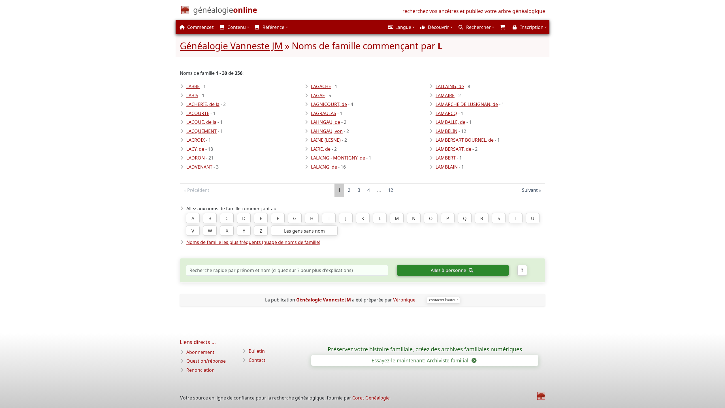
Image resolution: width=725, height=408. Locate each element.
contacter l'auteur (443, 300)
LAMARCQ (446, 113)
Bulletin (257, 351)
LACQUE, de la (201, 122)
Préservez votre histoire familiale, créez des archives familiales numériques (425, 349)
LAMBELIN (446, 131)
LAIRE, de (320, 149)
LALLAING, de (450, 86)
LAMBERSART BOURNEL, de (465, 140)
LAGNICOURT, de (329, 104)
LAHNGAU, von (327, 131)
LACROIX (195, 140)
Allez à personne (449, 270)
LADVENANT (199, 167)
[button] (400, 27)
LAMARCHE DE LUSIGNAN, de (467, 104)
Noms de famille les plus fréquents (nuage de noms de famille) (253, 242)
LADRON (195, 158)
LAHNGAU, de (325, 122)
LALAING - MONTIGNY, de (338, 158)
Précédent (198, 190)
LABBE (193, 86)
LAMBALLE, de (450, 122)
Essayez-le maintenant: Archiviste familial (421, 360)
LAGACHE (321, 86)
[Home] (541, 396)
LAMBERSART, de (453, 149)
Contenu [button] (236, 27)
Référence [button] (272, 27)
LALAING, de (324, 167)
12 (390, 190)
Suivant (530, 190)
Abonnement (200, 352)
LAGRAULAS (323, 113)
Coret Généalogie (371, 398)
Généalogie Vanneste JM (231, 46)
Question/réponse (206, 361)
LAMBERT (446, 158)
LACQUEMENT (201, 131)
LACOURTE (197, 113)
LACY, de (195, 149)
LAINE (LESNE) (326, 140)
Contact (257, 360)
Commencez (200, 27)
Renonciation (200, 370)
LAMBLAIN (447, 167)
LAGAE (318, 95)
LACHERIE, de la (202, 104)
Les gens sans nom (304, 231)
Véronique (404, 300)
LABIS (192, 95)
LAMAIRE (445, 95)
